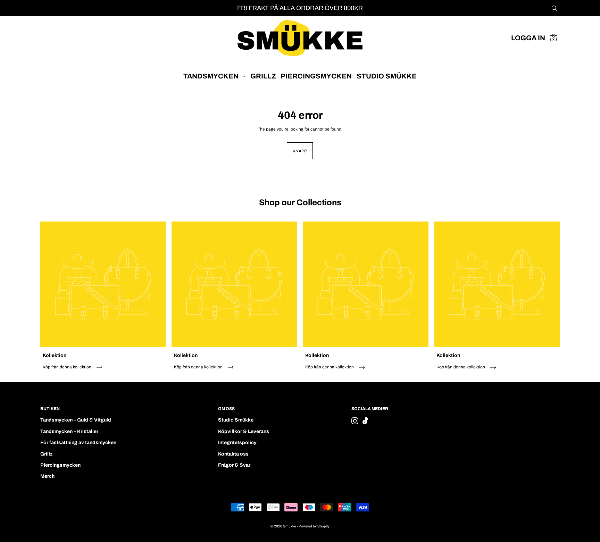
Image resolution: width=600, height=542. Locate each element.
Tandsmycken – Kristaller (69, 431)
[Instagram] (354, 420)
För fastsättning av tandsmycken (78, 442)
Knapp (300, 151)
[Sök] (555, 8)
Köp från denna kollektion (67, 367)
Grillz (46, 454)
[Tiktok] (365, 420)
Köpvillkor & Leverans (243, 431)
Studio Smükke (235, 420)
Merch (47, 476)
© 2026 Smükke (283, 526)
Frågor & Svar (234, 465)
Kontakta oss (233, 454)
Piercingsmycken (60, 465)
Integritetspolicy (237, 442)
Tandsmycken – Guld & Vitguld (75, 420)
